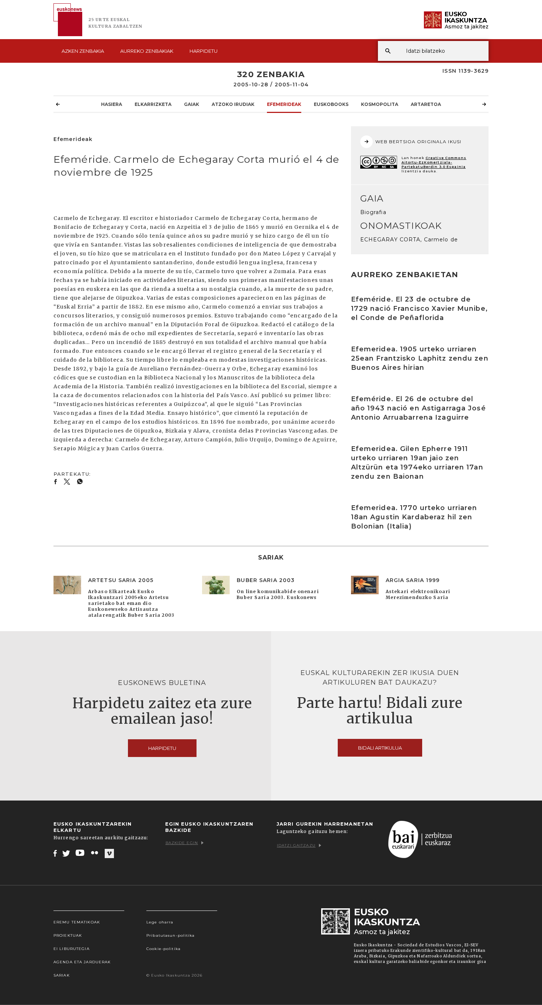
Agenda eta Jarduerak (82, 962)
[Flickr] (95, 853)
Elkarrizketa (153, 104)
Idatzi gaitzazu (296, 845)
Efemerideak (284, 104)
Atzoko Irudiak (233, 104)
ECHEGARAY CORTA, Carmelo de (409, 239)
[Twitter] (66, 853)
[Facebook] (55, 853)
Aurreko (146, 51)
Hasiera (111, 104)
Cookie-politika (163, 948)
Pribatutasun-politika (170, 935)
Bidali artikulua (380, 748)
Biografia (373, 212)
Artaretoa (426, 104)
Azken (83, 51)
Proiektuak (67, 935)
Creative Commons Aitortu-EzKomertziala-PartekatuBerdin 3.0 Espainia (434, 162)
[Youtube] (81, 853)
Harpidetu (204, 51)
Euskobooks (331, 104)
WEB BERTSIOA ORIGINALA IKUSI (418, 141)
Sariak (61, 975)
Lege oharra (159, 922)
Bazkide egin (182, 842)
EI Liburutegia (71, 948)
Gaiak (191, 104)
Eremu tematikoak (76, 922)
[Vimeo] (109, 853)
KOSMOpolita (379, 104)
